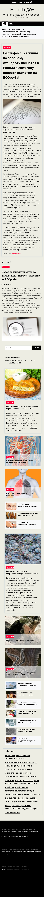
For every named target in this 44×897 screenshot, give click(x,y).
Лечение (18, 780)
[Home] (5, 24)
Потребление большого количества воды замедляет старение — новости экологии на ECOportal (26, 721)
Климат (22, 777)
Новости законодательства (25, 784)
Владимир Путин (27, 762)
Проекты (36, 794)
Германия (9, 766)
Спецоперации (11, 801)
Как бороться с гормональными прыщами (27, 505)
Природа (28, 794)
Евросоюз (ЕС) (10, 769)
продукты (34, 809)
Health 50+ (22, 9)
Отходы (30, 791)
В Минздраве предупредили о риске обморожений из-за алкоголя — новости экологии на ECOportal (26, 740)
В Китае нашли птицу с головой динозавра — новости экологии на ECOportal (22, 673)
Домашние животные (23, 766)
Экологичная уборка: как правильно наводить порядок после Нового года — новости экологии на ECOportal (27, 712)
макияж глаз (10, 809)
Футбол (8, 805)
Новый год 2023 (21, 787)
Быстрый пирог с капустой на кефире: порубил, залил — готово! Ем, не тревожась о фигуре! (22, 407)
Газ (36, 762)
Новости (8, 784)
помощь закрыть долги (12, 357)
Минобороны (28, 780)
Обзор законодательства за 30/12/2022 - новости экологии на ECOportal (21, 275)
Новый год (9, 787)
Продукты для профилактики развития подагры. (26, 524)
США (27, 798)
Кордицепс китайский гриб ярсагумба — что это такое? (27, 514)
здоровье (26, 805)
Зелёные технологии (14, 773)
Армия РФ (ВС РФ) (23, 755)
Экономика (16, 805)
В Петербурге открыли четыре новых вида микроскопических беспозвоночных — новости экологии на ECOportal (27, 731)
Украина (21, 801)
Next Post (5, 262)
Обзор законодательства (15, 791)
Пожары (19, 794)
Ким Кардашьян (11, 777)
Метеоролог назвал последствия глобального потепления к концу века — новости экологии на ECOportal (27, 685)
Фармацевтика (32, 801)
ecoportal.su (16, 254)
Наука (36, 780)
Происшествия (11, 798)
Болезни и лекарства (14, 759)
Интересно (28, 773)
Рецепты (10, 402)
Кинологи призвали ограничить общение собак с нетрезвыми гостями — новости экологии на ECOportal (26, 694)
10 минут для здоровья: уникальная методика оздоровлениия (19, 461)
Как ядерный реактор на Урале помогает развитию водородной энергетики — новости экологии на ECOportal (27, 703)
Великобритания (12, 762)
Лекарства (9, 780)
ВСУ (24, 759)
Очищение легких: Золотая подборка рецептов (20, 494)
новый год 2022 (23, 809)
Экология (7, 47)
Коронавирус (31, 777)
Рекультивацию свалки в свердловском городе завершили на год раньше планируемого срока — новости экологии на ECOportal (22, 572)
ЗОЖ (19, 769)
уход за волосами (12, 812)
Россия (21, 798)
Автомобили (10, 755)
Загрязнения (27, 769)
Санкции (33, 798)
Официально (10, 794)
